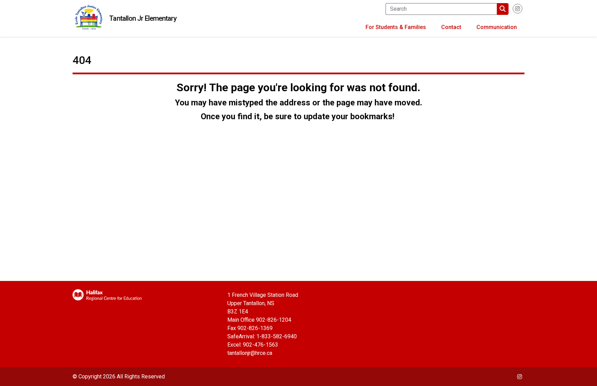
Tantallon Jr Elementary (142, 18)
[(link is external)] (517, 11)
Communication (496, 27)
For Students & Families (396, 27)
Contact (451, 27)
